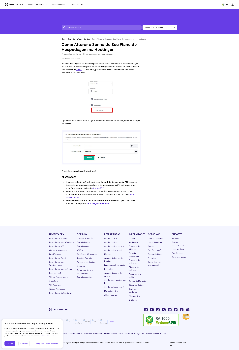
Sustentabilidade (155, 254)
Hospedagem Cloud (57, 258)
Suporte (71, 39)
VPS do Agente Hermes (58, 277)
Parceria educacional (134, 254)
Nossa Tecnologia (155, 242)
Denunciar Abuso (179, 257)
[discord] (188, 309)
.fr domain (81, 266)
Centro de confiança (133, 290)
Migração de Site (111, 291)
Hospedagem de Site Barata (60, 293)
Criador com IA (110, 238)
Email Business (55, 254)
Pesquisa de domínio (85, 238)
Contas (87, 39)
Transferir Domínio (84, 258)
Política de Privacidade (93, 333)
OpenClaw (53, 281)
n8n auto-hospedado (58, 250)
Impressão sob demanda (114, 265)
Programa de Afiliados (134, 247)
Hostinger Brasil (178, 249)
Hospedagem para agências (60, 269)
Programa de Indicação (134, 261)
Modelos (107, 254)
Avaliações (133, 242)
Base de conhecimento (178, 243)
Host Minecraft (55, 273)
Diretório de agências (134, 268)
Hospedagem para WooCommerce (56, 263)
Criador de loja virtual (113, 250)
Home (64, 39)
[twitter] (164, 309)
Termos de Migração (137, 281)
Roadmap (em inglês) (135, 275)
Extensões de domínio (86, 262)
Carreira (151, 246)
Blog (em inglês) (154, 250)
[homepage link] (14, 4)
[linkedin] (146, 309)
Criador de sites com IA (114, 246)
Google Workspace (57, 289)
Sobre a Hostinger (155, 238)
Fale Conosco (177, 253)
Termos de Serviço (132, 333)
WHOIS (80, 250)
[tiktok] (182, 309)
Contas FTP (98, 188)
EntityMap (133, 300)
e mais (111, 322)
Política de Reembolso (113, 333)
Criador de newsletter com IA (115, 281)
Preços (30, 4)
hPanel (79, 39)
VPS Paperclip (55, 285)
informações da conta (98, 203)
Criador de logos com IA (114, 287)
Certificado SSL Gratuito (87, 254)
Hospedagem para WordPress (61, 242)
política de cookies (47, 336)
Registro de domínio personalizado (85, 271)
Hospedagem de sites (58, 238)
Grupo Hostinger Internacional (155, 263)
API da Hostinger (111, 295)
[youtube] (170, 309)
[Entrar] (232, 4)
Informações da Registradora (154, 333)
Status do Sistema (137, 285)
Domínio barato (83, 242)
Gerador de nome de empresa (113, 274)
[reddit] (176, 309)
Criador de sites (110, 242)
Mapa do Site (134, 296)
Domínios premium (84, 277)
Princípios (152, 258)
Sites (79, 69)
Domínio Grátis (83, 246)
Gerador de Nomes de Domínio (113, 259)
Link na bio (108, 269)
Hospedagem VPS (56, 246)
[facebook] (152, 309)
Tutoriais (175, 238)
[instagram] (158, 309)
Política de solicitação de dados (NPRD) (65, 333)
